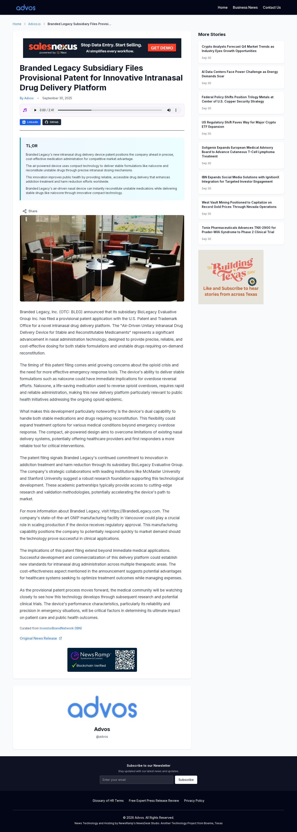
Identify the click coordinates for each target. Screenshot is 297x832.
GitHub (54, 122)
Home (223, 7)
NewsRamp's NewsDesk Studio (139, 823)
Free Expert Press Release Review (154, 800)
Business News (245, 7)
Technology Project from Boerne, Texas (197, 823)
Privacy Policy (194, 800)
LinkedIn (32, 122)
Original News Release (38, 638)
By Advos (27, 98)
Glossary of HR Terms (108, 800)
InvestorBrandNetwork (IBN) (61, 628)
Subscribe (186, 779)
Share (32, 211)
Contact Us (272, 7)
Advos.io (34, 24)
